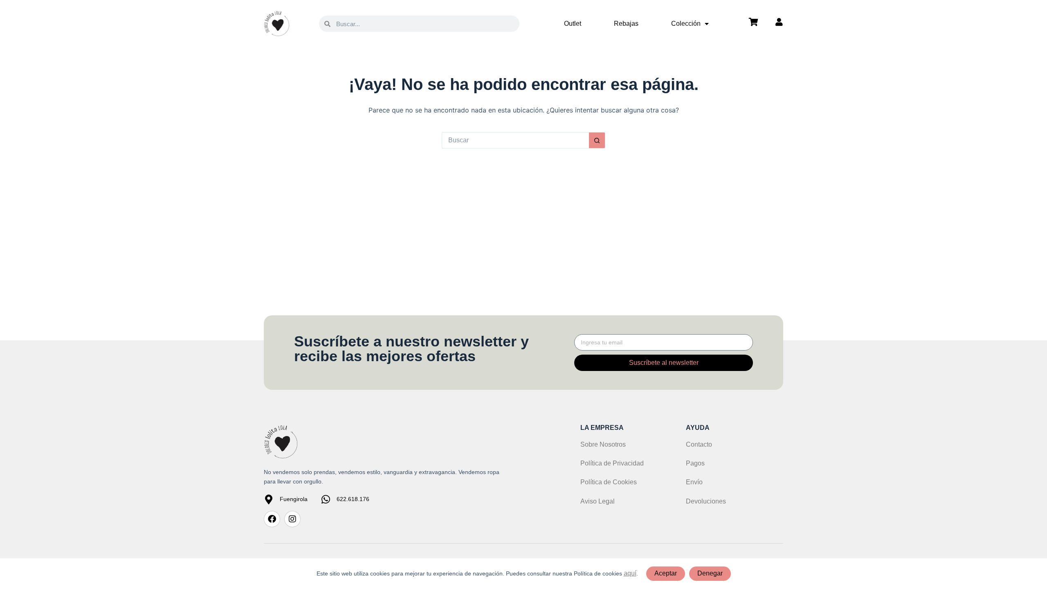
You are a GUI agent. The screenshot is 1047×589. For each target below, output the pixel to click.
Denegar (710, 573)
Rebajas (626, 23)
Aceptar (665, 573)
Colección (686, 23)
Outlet (572, 23)
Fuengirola (294, 499)
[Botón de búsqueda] (597, 140)
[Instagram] (292, 519)
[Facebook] (272, 519)
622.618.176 (353, 499)
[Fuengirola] (269, 499)
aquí (630, 573)
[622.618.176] (325, 499)
